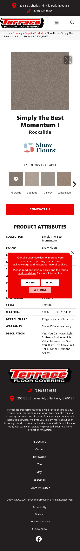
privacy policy (41, 269)
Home (7, 33)
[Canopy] (48, 179)
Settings (40, 290)
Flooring (17, 33)
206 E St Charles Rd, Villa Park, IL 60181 (44, 5)
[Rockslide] (16, 179)
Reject (50, 282)
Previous (6, 178)
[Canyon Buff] (64, 179)
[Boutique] (32, 179)
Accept (30, 282)
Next (74, 178)
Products (39, 33)
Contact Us (40, 209)
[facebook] (39, 539)
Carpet (28, 33)
